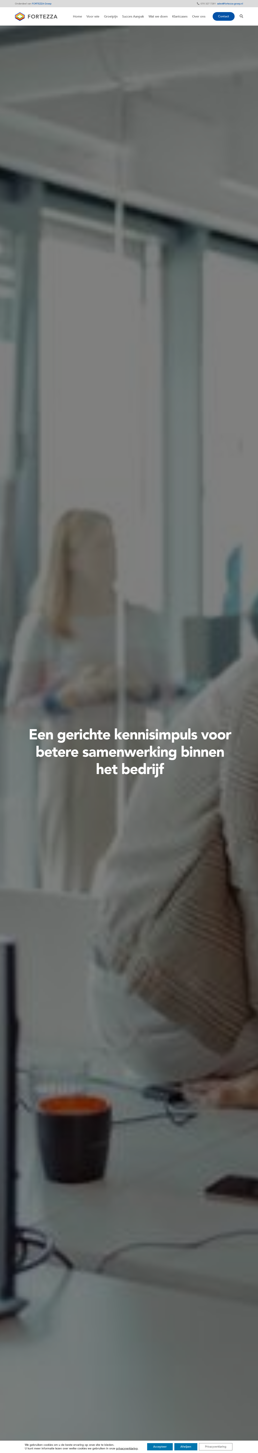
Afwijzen (185, 1447)
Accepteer (160, 1447)
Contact (223, 16)
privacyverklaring (127, 1448)
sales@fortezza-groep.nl (230, 3)
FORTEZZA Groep (41, 3)
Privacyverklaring (215, 1447)
